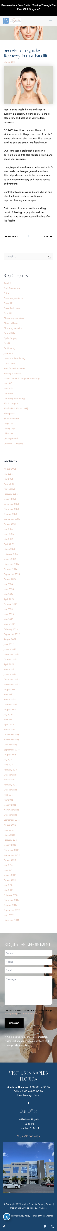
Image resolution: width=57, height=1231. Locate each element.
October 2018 (10, 744)
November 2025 (11, 508)
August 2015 (10, 824)
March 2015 (9, 834)
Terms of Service (29, 1013)
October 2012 (10, 905)
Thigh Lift (8, 423)
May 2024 (8, 594)
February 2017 (10, 784)
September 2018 (12, 749)
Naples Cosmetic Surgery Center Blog (22, 378)
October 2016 (10, 789)
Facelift (7, 343)
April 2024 (9, 599)
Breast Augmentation (14, 298)
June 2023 (9, 614)
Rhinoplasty (9, 413)
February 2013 (10, 895)
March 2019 (9, 729)
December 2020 (11, 679)
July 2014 (8, 865)
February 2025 (11, 554)
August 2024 (10, 579)
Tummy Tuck (9, 428)
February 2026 (11, 493)
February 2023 (11, 629)
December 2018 (11, 734)
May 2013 (8, 890)
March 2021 (9, 669)
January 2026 (10, 498)
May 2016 (8, 799)
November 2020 (11, 684)
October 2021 (10, 659)
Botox (6, 293)
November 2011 (11, 920)
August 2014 (10, 860)
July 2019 (8, 714)
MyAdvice (42, 1207)
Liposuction (9, 363)
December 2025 (11, 503)
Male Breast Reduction (14, 368)
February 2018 (10, 769)
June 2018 (9, 764)
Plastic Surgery (11, 403)
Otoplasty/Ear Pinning (14, 398)
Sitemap (49, 1215)
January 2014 (10, 874)
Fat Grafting (9, 348)
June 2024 (9, 589)
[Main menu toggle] (50, 21)
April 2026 (9, 483)
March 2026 (9, 488)
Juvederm (8, 353)
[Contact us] (52, 1226)
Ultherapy (8, 433)
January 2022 (10, 649)
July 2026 (8, 473)
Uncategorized (11, 438)
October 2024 (10, 569)
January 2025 (10, 559)
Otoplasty (8, 393)
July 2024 (8, 584)
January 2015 (10, 844)
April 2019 (9, 724)
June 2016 (9, 794)
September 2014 (12, 854)
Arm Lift (7, 283)
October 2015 (10, 814)
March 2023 (9, 624)
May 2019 (8, 719)
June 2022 (9, 644)
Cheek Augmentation (14, 318)
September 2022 (12, 634)
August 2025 (10, 523)
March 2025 (9, 549)
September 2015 (12, 819)
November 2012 (11, 900)
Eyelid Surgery (10, 338)
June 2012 (9, 915)
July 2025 (8, 528)
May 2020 (8, 694)
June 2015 (9, 829)
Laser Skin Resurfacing (14, 358)
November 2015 (11, 809)
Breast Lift (8, 303)
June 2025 (9, 534)
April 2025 (9, 544)
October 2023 (10, 604)
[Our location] (44, 1226)
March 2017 (9, 779)
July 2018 (8, 759)
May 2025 (8, 539)
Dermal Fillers (10, 333)
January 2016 (10, 804)
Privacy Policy (11, 1013)
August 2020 (10, 689)
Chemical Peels (11, 323)
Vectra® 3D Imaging (13, 443)
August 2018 (10, 754)
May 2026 (8, 478)
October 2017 (10, 774)
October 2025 (10, 514)
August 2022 (10, 639)
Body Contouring (12, 288)
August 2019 (10, 709)
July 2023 (8, 609)
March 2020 (10, 699)
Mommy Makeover (12, 373)
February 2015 (10, 839)
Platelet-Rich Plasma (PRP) (16, 408)
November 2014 (11, 849)
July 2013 (8, 885)
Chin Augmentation (13, 328)
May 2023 (8, 619)
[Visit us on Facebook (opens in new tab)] (28, 1103)
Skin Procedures (11, 418)
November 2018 (11, 739)
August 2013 (10, 880)
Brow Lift (8, 313)
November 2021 (11, 654)
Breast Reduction (12, 308)
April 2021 (9, 664)
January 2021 (10, 674)
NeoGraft (8, 388)
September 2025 (12, 518)
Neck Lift (8, 383)
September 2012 (12, 910)
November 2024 (11, 564)
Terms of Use (38, 1215)
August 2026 (10, 468)
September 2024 (12, 574)
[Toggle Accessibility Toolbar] (6, 1216)
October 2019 (10, 704)
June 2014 (9, 869)
